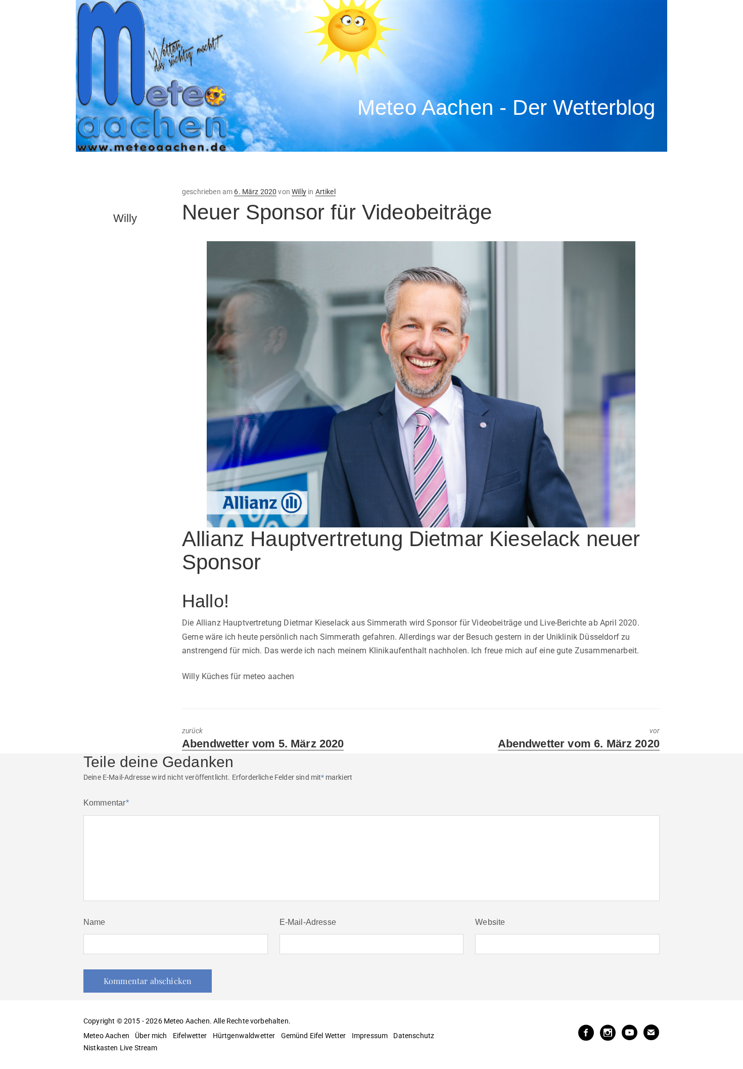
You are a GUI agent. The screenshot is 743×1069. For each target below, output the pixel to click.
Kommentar (106, 802)
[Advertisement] (263, 169)
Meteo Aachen (106, 1036)
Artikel (325, 192)
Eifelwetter (190, 1036)
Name (94, 922)
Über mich (151, 1036)
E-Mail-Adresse (308, 922)
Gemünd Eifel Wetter (313, 1036)
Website (490, 922)
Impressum (370, 1036)
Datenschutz (413, 1036)
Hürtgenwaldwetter (244, 1036)
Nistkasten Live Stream (120, 1048)
